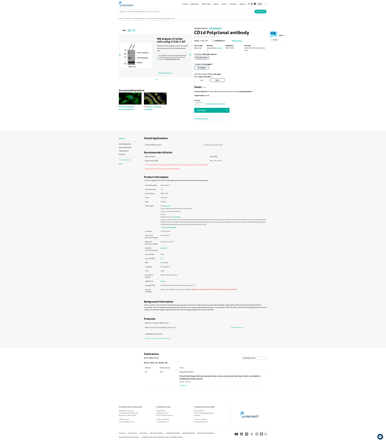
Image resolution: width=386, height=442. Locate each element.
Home (121, 18)
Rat (156, 363)
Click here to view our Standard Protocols (158, 338)
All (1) (146, 358)
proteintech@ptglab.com (126, 422)
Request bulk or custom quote (215, 104)
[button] (380, 436)
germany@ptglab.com (201, 422)
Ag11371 (168, 206)
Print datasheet (126, 160)
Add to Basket (201, 110)
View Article (183, 385)
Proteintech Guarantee (201, 119)
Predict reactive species (169, 227)
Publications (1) (124, 151)
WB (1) (151, 358)
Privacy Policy (132, 433)
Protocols (122, 154)
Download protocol (237, 327)
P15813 (163, 281)
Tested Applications (125, 144)
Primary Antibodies (139, 18)
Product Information (125, 147)
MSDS (121, 164)
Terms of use (143, 433)
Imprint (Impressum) (188, 433)
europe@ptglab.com (163, 422)
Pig (166, 363)
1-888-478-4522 (124, 419)
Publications (219, 41)
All (129, 30)
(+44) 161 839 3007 (163, 419)
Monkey (161, 363)
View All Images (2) (165, 73)
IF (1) (156, 358)
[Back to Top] (374, 437)
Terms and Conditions (156, 433)
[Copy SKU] (212, 76)
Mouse (152, 363)
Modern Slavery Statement (206, 433)
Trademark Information (173, 433)
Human (146, 363)
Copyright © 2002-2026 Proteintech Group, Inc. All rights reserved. (162, 437)
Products (128, 18)
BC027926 (177, 217)
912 (162, 258)
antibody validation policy (173, 59)
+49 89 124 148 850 (200, 419)
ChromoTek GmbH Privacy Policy (129, 437)
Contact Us (122, 433)
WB (134, 30)
